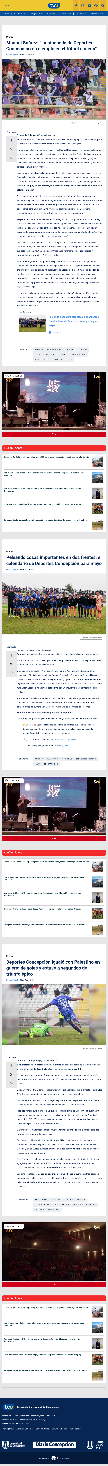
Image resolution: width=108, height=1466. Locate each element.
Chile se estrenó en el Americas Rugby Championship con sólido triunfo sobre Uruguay (42, 504)
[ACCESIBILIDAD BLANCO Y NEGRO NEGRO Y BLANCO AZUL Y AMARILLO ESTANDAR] (96, 5)
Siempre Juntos (36, 14)
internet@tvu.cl (8, 1429)
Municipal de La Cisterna (84, 1205)
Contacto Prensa (42, 1429)
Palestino (39, 1210)
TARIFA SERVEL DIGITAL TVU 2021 (16, 1423)
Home (7, 14)
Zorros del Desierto (62, 359)
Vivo (54, 434)
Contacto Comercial (25, 1429)
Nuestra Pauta (66, 14)
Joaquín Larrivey (78, 354)
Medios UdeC (96, 14)
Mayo (37, 764)
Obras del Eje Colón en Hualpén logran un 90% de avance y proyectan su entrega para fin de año (46, 457)
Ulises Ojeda (54, 1210)
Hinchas (62, 354)
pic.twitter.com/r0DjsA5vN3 (63, 739)
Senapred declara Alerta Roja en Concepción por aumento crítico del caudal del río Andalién (45, 520)
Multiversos (51, 14)
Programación (81, 14)
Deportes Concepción (44, 354)
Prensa (9, 37)
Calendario (52, 759)
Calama (69, 349)
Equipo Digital (12, 55)
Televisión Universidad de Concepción (38, 1407)
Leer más (55, 332)
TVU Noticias (18, 14)
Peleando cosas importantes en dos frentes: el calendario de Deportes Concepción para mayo (74, 321)
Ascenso (39, 349)
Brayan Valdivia (54, 349)
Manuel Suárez (42, 359)
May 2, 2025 (62, 745)
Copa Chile (82, 349)
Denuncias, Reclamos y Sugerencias (66, 1429)
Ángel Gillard (41, 1200)
